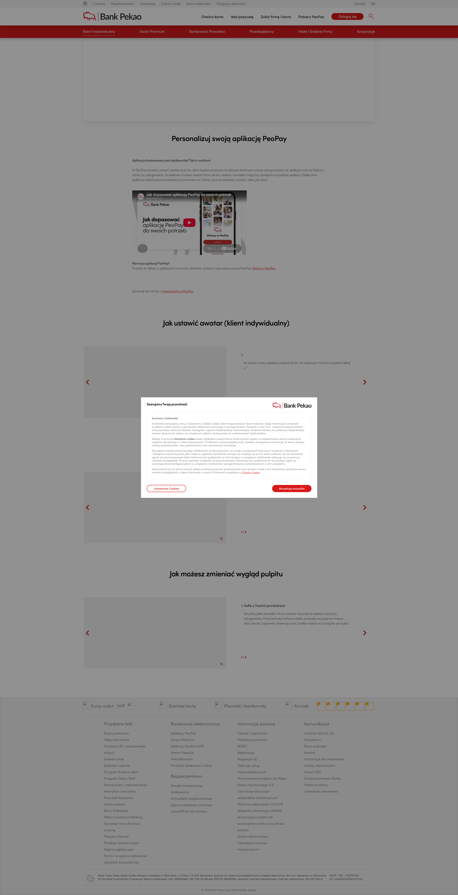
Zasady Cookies (251, 473)
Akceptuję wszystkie (292, 488)
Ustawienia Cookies (166, 488)
